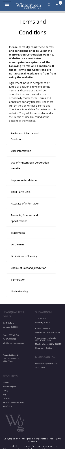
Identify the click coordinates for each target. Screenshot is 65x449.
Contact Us (6, 398)
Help (4, 394)
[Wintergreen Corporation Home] (28, 4)
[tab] (31, 136)
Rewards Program (9, 387)
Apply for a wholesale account (13, 402)
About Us (6, 383)
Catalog (5, 390)
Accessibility (7, 406)
